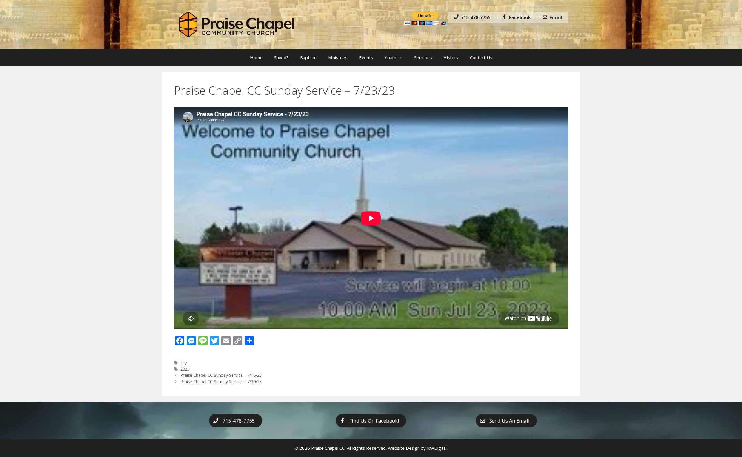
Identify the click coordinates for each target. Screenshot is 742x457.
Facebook (519, 17)
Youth (390, 57)
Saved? (281, 57)
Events (366, 57)
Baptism (308, 57)
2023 (185, 369)
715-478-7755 (474, 17)
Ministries (338, 57)
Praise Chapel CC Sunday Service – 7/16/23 (221, 375)
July (183, 362)
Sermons (423, 57)
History (451, 57)
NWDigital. (437, 448)
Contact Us (481, 57)
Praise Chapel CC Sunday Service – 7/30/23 (221, 381)
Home (256, 57)
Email (554, 17)
